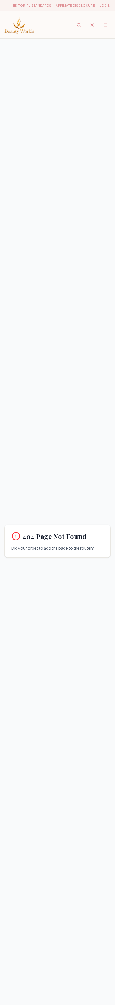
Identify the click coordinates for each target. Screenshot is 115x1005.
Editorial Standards (32, 5)
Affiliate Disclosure (75, 5)
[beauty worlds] (19, 25)
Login (105, 5)
